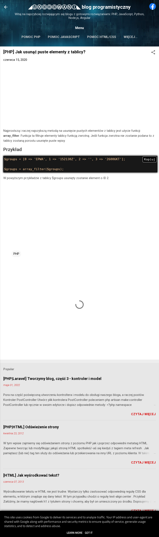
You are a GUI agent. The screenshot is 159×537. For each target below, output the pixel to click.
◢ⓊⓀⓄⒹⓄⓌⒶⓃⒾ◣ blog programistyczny (79, 7)
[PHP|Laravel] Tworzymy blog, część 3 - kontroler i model (52, 378)
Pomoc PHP (31, 37)
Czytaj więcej (143, 414)
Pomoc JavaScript (64, 37)
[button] (153, 53)
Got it (89, 533)
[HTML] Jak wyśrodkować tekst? (31, 475)
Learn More (74, 533)
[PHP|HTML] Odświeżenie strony (31, 427)
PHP (16, 254)
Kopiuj (149, 159)
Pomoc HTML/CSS (101, 37)
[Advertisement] (79, 96)
